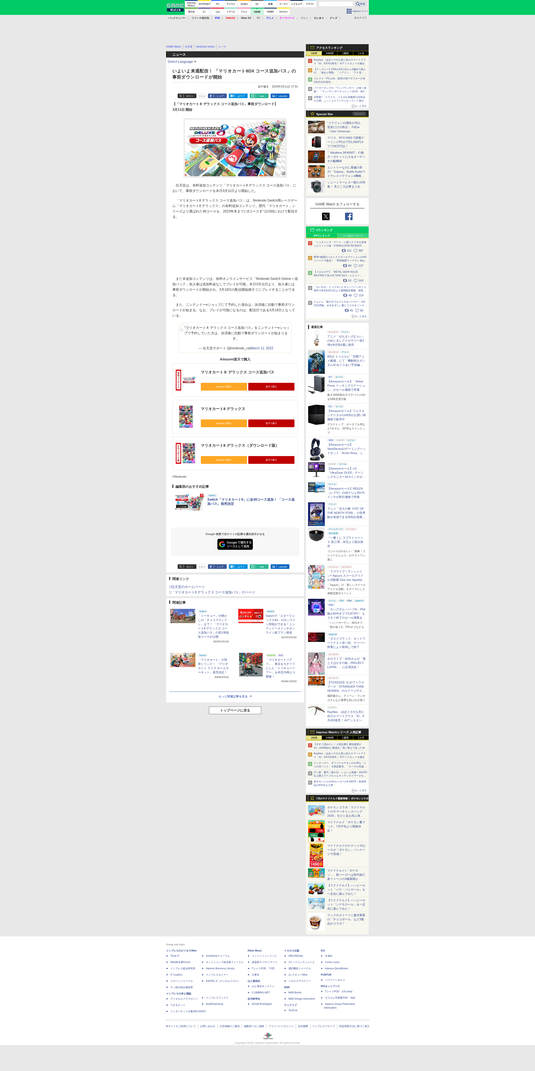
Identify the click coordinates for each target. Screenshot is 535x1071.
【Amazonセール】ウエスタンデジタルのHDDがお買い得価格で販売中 (346, 415)
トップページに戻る (235, 710)
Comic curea (332, 962)
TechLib (292, 1010)
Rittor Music (255, 950)
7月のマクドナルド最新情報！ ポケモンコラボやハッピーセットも (342, 799)
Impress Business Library (220, 968)
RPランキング (322, 235)
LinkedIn (283, 96)
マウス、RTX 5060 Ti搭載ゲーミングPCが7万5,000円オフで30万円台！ (345, 142)
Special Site (324, 114)
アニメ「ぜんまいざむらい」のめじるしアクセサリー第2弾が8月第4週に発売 (346, 340)
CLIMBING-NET (261, 992)
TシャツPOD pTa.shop (338, 991)
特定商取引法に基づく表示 (354, 1026)
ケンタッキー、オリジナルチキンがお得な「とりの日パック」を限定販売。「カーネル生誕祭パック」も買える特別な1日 (340, 766)
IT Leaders (176, 974)
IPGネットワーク (330, 986)
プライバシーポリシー (281, 1026)
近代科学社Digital (262, 1004)
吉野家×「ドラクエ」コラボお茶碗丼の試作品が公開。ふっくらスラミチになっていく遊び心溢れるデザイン (340, 101)
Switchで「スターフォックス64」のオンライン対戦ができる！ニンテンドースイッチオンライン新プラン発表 (281, 624)
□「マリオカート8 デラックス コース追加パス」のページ (212, 592)
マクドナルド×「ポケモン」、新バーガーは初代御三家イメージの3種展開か (346, 875)
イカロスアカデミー (299, 981)
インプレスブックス (217, 997)
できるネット (177, 1005)
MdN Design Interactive (301, 998)
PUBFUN (326, 974)
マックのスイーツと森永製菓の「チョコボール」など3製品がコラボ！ (346, 919)
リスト (202, 96)
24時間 (330, 53)
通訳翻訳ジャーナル (299, 968)
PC (258, 18)
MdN (287, 987)
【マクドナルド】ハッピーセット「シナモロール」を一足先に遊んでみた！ (346, 904)
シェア (220, 96)
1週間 (345, 53)
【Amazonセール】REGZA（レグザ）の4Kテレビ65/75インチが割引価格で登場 (346, 493)
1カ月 (361, 53)
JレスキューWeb (297, 974)
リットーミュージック (264, 955)
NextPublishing (214, 1004)
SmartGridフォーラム (218, 955)
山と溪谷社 (254, 981)
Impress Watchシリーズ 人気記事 (338, 732)
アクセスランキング (329, 47)
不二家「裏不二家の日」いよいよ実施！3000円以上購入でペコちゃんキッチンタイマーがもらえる (340, 776)
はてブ (241, 96)
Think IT (174, 955)
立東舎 (255, 974)
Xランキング (324, 230)
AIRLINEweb (295, 955)
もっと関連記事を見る (233, 696)
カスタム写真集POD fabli (340, 997)
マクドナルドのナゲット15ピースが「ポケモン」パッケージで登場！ (346, 850)
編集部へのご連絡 (254, 1026)
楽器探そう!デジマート (265, 962)
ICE (323, 950)
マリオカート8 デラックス (223, 409)
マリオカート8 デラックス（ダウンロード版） (240, 445)
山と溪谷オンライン (263, 986)
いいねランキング (353, 235)
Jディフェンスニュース (301, 962)
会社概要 (303, 1026)
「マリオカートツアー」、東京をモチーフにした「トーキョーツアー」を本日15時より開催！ (281, 668)
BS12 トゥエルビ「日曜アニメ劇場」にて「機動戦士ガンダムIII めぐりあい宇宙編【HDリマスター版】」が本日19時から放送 (346, 365)
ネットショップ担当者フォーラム (224, 962)
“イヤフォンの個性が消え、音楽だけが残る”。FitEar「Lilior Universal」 (345, 127)
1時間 (314, 53)
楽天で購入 (271, 386)
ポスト (189, 96)
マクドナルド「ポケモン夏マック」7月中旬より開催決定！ (346, 826)
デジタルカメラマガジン (184, 998)
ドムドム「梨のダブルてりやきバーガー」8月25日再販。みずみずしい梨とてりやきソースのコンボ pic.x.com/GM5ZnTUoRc (340, 305)
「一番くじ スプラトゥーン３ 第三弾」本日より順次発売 (345, 542)
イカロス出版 (291, 950)
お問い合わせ (207, 1026)
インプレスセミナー (217, 974)
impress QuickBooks (336, 968)
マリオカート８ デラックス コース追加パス (237, 372)
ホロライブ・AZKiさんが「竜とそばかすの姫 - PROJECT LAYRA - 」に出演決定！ (346, 663)
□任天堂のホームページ (187, 587)
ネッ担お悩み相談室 (181, 987)
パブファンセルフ (335, 979)
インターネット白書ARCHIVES (188, 1011)
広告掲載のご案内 (230, 1026)
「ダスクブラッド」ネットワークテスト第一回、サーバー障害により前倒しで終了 (346, 643)
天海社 (328, 955)
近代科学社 (254, 998)
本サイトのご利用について (181, 1026)
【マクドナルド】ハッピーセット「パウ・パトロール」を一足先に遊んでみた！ (346, 889)
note (262, 96)
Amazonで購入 (224, 386)
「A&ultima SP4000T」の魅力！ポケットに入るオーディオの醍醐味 (346, 157)
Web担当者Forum (180, 962)
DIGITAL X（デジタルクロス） (223, 981)
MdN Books (295, 992)
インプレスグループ (323, 1026)
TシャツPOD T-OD (263, 968)
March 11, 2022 (262, 348)
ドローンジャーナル (181, 981)
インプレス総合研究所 (182, 968)
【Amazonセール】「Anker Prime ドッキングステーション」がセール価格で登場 (346, 385)
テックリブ (290, 1005)
